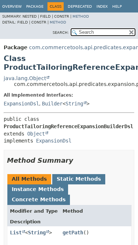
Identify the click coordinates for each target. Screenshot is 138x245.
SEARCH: (61, 32)
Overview (12, 6)
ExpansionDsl (21, 104)
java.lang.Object (25, 78)
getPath (73, 232)
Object (36, 134)
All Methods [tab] (29, 179)
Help (117, 6)
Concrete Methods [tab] (39, 199)
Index (102, 6)
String (74, 104)
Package (34, 6)
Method (80, 16)
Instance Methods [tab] (38, 189)
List (16, 232)
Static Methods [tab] (79, 179)
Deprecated (80, 6)
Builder (52, 104)
